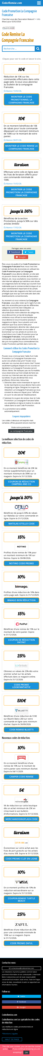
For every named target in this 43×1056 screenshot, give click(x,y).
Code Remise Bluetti (21, 729)
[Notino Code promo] (21, 547)
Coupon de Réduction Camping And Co (21, 483)
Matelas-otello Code (21, 523)
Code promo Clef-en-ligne (21, 858)
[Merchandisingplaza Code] (21, 800)
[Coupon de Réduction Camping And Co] (21, 463)
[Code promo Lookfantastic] (21, 666)
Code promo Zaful (21, 943)
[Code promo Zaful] (21, 924)
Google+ (22, 257)
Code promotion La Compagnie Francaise (21, 192)
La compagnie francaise (21, 431)
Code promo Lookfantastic (21, 686)
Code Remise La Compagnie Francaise (23, 147)
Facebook (15, 252)
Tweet (30, 252)
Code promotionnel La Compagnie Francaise (21, 99)
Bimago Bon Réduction (21, 600)
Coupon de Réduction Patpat (21, 641)
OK (26, 1052)
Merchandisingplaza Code (21, 819)
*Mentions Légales (10, 1033)
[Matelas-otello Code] (21, 507)
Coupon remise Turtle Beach (21, 899)
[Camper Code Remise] (21, 758)
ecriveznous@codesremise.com (22, 968)
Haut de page (12, 1039)
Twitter (22, 996)
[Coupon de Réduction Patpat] (21, 624)
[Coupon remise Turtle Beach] (21, 882)
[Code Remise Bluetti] (21, 710)
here (10, 1049)
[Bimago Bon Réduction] (21, 587)
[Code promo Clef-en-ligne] (21, 842)
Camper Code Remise (21, 776)
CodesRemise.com (12, 3)
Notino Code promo (21, 563)
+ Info (37, 19)
